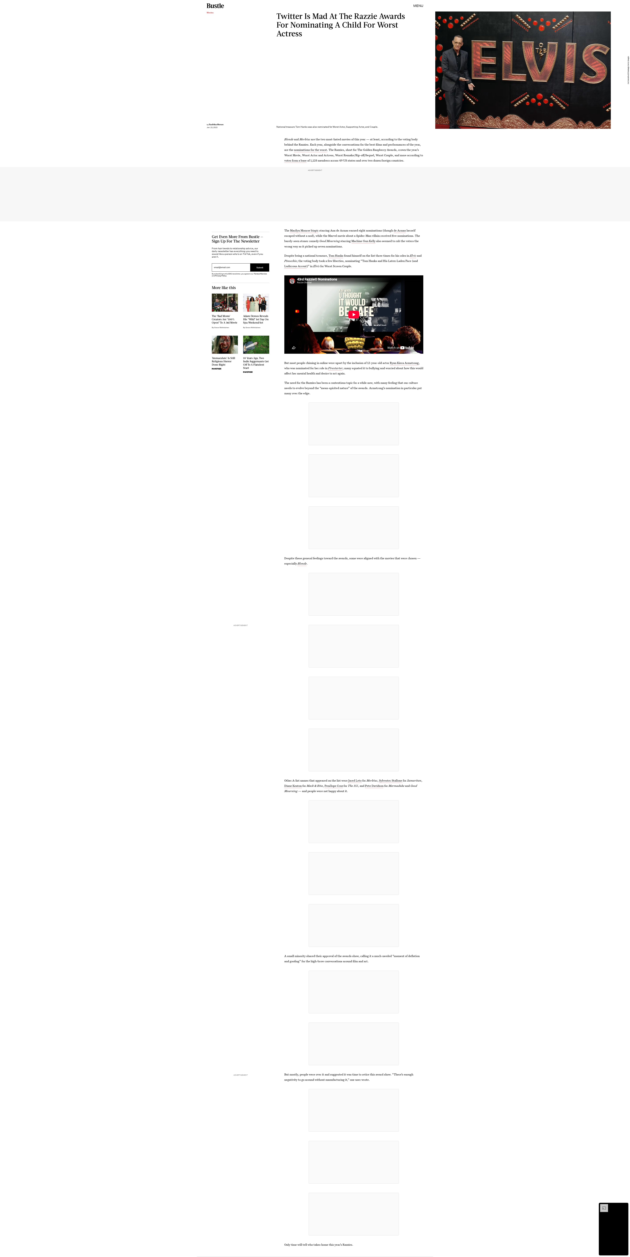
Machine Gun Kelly (363, 241)
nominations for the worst (310, 150)
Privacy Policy (221, 276)
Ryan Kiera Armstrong (404, 363)
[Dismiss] (624, 1206)
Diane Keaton (293, 786)
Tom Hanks (336, 255)
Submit (259, 267)
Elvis (413, 255)
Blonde (302, 563)
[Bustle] (215, 6)
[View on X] (354, 424)
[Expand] (602, 1206)
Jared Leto (355, 780)
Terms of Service (260, 274)
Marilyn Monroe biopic (304, 230)
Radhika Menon (216, 124)
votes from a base (295, 160)
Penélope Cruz (334, 786)
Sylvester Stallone (390, 780)
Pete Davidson (374, 786)
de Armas (400, 230)
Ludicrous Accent (295, 266)
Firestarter (335, 368)
